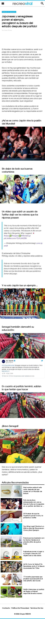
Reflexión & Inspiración (9, 12)
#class (6, 236)
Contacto (6, 608)
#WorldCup (25, 236)
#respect (15, 236)
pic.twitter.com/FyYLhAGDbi (15, 238)
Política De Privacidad (20, 608)
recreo (22, 3)
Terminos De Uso (36, 608)
